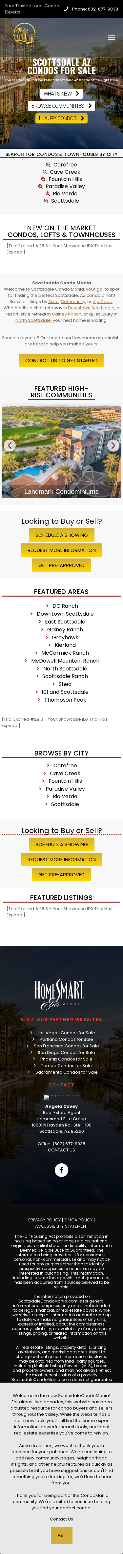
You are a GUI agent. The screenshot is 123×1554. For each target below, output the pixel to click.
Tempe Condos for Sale (66, 1065)
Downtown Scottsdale (91, 308)
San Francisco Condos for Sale (66, 1046)
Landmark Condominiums (61, 491)
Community (73, 301)
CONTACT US (61, 1150)
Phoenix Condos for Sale (66, 1059)
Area (53, 301)
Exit (62, 1535)
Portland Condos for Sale (66, 1039)
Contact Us (61, 1519)
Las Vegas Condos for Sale (66, 1033)
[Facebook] (61, 1170)
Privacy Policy (44, 1220)
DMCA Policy (78, 1220)
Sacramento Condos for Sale (66, 1072)
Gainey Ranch (66, 314)
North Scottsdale (33, 320)
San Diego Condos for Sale (66, 1052)
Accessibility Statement (61, 1226)
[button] (9, 445)
